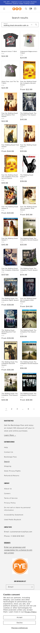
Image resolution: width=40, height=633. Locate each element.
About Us (8, 489)
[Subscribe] (31, 587)
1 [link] (6, 409)
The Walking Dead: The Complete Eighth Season (10, 299)
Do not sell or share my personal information (17, 509)
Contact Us (8, 452)
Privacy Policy (31, 612)
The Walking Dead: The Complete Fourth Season (29, 269)
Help (6, 447)
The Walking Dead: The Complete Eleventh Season (10, 363)
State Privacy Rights (12, 471)
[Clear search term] (31, 24)
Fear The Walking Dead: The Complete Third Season (28, 208)
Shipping (7, 466)
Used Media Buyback (12, 519)
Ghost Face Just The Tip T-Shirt (10, 82)
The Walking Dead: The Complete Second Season (29, 239)
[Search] (36, 24)
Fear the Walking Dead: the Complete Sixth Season (28, 300)
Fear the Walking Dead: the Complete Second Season (28, 83)
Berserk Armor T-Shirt (9, 51)
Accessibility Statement (13, 515)
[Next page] (34, 409)
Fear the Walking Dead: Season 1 (28, 145)
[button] (4, 8)
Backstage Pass (10, 457)
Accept (19, 617)
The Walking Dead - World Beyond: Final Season (9, 331)
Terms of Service (11, 498)
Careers (7, 493)
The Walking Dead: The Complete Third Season (10, 394)
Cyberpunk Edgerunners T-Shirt (28, 52)
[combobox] (20, 24)
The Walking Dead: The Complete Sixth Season (28, 394)
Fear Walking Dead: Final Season (10, 145)
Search (7, 461)
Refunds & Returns (11, 475)
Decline (19, 623)
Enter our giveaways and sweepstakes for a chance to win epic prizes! (18, 550)
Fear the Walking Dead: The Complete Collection (10, 269)
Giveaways (7, 543)
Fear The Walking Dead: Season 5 (10, 207)
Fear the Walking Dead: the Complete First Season (10, 114)
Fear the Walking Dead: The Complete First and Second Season (10, 176)
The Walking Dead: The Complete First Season (28, 114)
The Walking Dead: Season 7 (26, 175)
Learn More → (10, 435)
